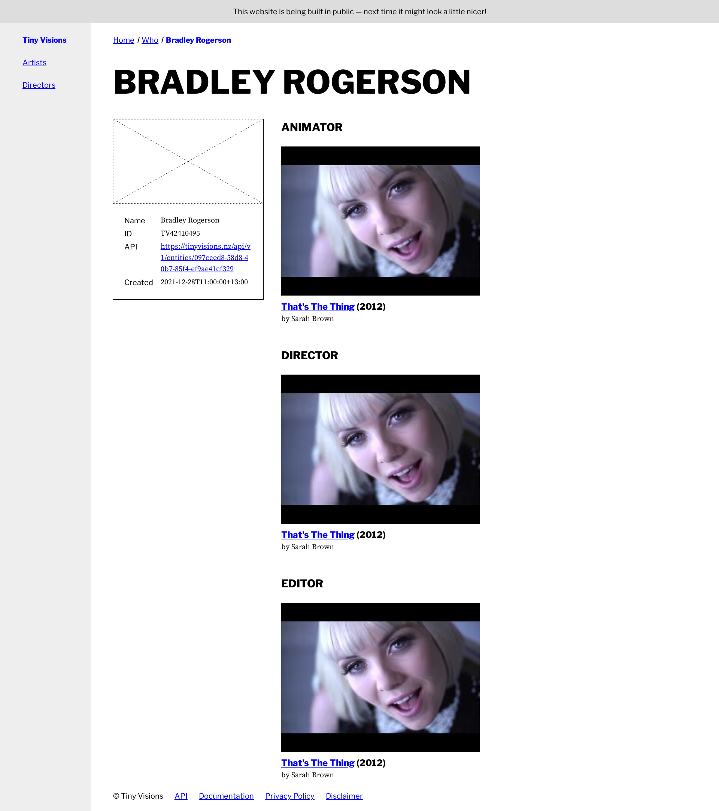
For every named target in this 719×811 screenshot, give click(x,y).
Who (150, 40)
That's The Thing (318, 306)
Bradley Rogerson (198, 40)
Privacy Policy (290, 796)
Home (123, 40)
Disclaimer (344, 796)
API (181, 796)
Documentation (226, 796)
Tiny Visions (44, 40)
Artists (34, 62)
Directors (38, 85)
